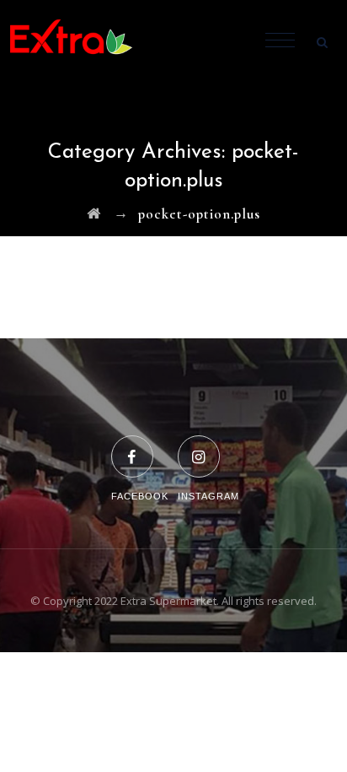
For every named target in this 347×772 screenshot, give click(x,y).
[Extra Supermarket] (84, 42)
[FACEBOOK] (139, 445)
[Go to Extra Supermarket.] (94, 214)
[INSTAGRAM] (208, 445)
